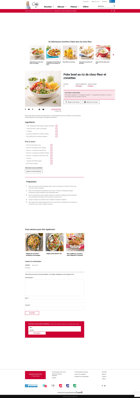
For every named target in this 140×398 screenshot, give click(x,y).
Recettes (48, 7)
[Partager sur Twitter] (29, 109)
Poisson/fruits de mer (48, 11)
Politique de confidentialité (81, 376)
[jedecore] (67, 385)
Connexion (86, 1)
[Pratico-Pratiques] (32, 385)
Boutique (104, 1)
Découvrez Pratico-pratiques (57, 374)
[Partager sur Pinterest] (32, 109)
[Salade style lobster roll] (55, 242)
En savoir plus (35, 375)
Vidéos (85, 7)
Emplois (54, 377)
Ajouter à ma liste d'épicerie (33, 171)
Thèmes (73, 7)
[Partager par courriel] (43, 109)
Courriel (27, 305)
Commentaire (29, 277)
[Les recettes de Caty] (32, 4)
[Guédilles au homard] (75, 242)
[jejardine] (74, 385)
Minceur (61, 7)
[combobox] (105, 6)
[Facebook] (111, 10)
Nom (27, 298)
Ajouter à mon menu (92, 102)
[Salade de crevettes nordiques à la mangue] (34, 242)
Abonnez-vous (95, 1)
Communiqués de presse (81, 372)
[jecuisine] (60, 385)
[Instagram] (114, 10)
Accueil (27, 11)
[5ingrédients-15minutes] (45, 385)
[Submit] (114, 6)
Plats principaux (38, 11)
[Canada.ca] (79, 392)
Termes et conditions (80, 374)
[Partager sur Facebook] (25, 109)
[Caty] (53, 385)
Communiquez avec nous (59, 372)
